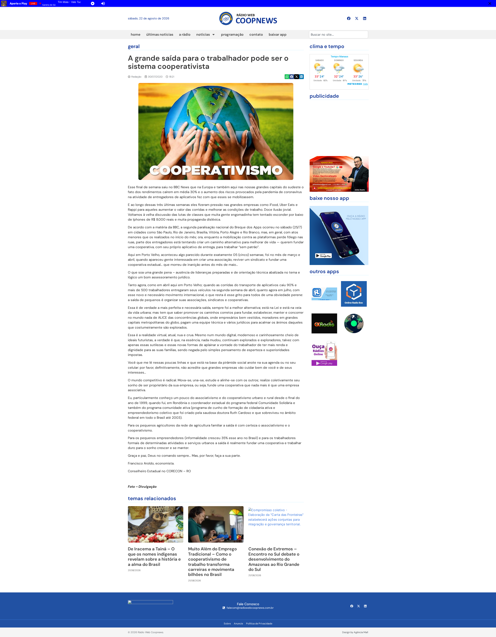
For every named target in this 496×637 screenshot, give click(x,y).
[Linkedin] (364, 18)
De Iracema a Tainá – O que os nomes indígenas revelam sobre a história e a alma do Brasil (154, 556)
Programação (232, 34)
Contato (256, 34)
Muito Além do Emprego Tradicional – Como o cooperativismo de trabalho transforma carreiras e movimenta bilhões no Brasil (212, 561)
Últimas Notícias (159, 34)
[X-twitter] (356, 18)
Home (135, 34)
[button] (287, 76)
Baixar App (278, 34)
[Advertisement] (339, 128)
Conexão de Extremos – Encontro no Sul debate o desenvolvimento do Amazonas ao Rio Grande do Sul (273, 559)
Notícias (203, 34)
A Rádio (184, 34)
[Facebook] (348, 18)
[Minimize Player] (489, 3)
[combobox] (338, 34)
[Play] (92, 3)
